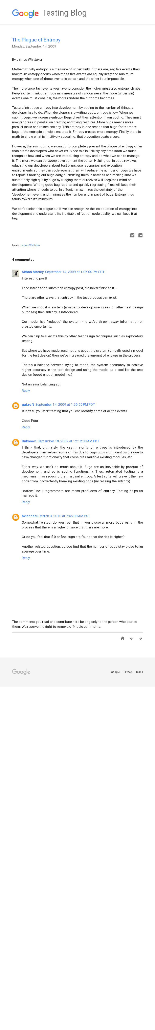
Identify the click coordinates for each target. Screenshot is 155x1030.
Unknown (29, 441)
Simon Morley (33, 272)
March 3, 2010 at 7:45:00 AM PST (65, 516)
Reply (26, 390)
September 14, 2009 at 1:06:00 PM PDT (75, 272)
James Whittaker (30, 245)
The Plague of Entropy (36, 40)
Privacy (128, 671)
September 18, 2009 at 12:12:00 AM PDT (68, 441)
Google (115, 671)
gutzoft (28, 404)
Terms (139, 671)
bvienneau (30, 516)
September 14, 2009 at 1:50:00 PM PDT (65, 404)
